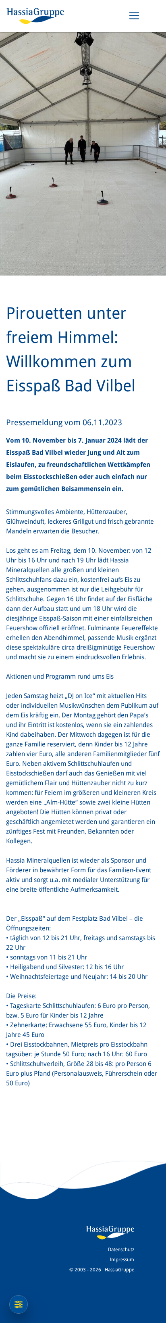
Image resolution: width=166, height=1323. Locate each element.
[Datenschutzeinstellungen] (18, 1304)
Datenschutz (121, 1249)
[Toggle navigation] (134, 15)
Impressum (122, 1259)
